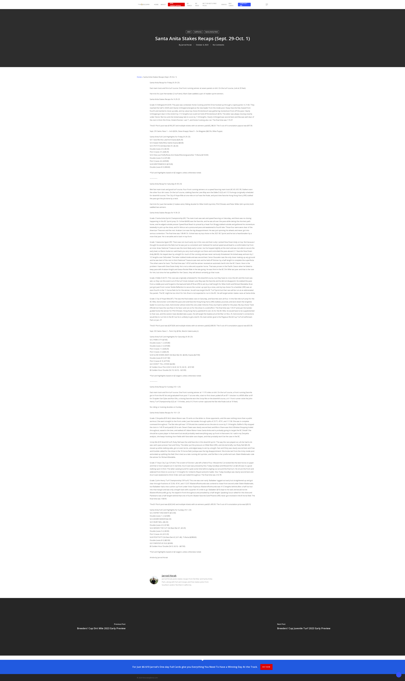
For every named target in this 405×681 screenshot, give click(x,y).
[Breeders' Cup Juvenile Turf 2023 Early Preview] (303, 627)
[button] (267, 4)
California (198, 32)
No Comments (218, 45)
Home (139, 77)
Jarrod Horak (186, 45)
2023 (188, 32)
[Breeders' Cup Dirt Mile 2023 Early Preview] (101, 627)
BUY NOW (266, 667)
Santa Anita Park (211, 32)
